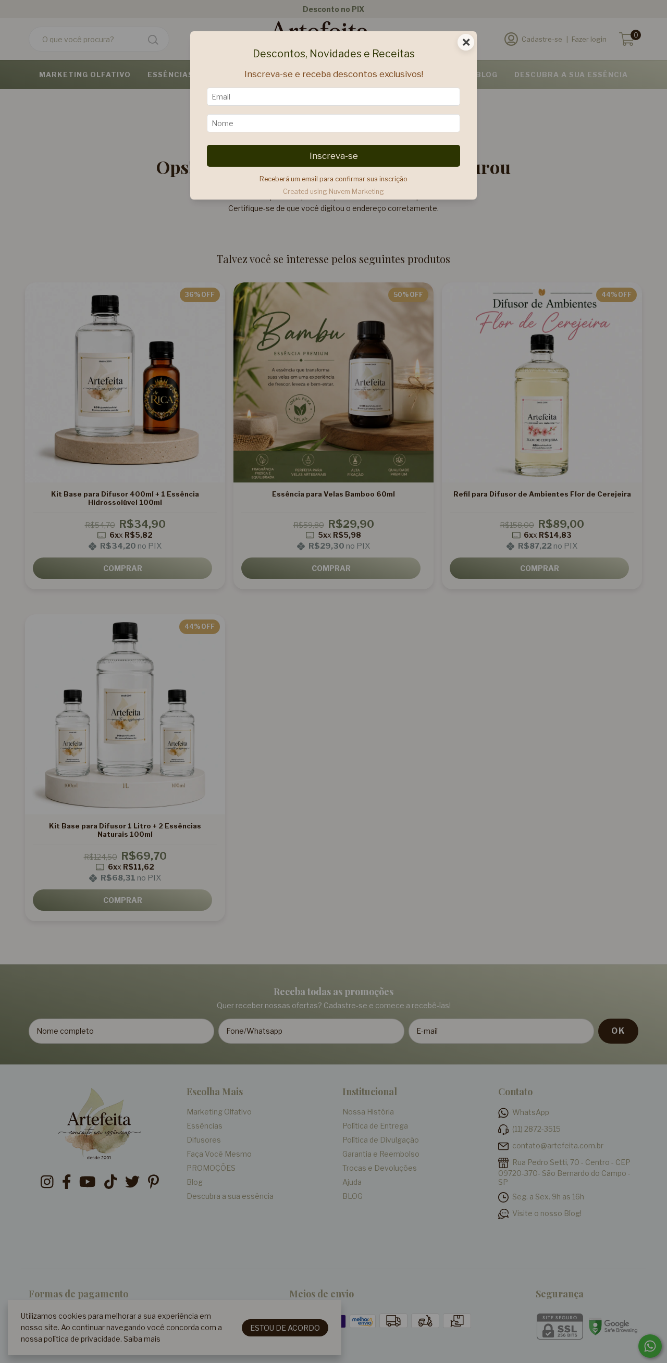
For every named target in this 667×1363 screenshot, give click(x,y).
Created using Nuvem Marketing (333, 191)
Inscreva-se (334, 156)
